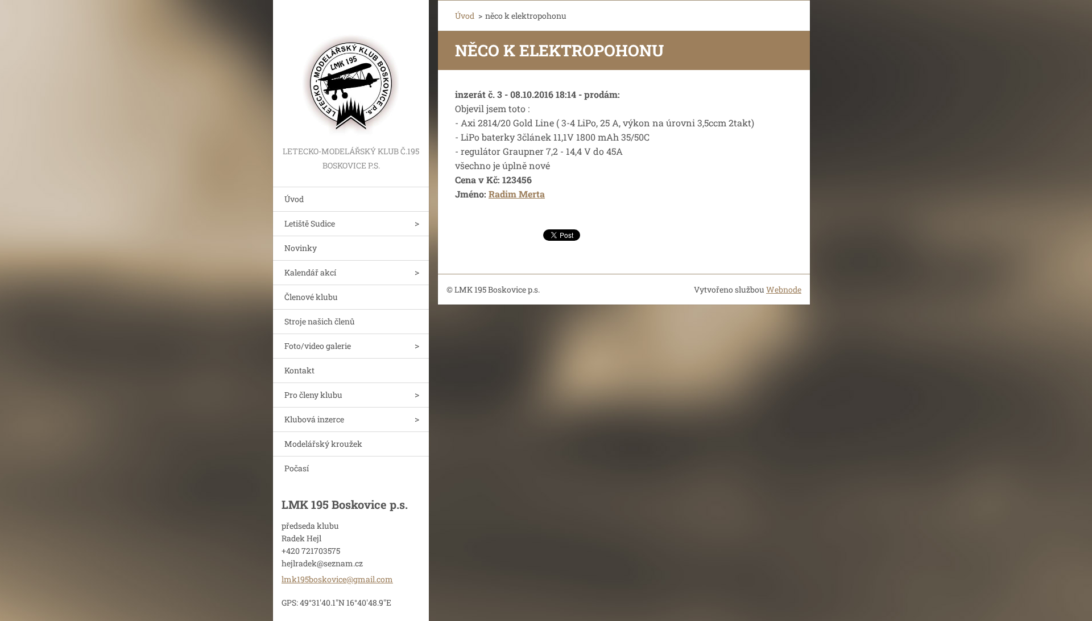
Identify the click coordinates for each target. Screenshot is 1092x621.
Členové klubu (311, 296)
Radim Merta (517, 194)
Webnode (783, 289)
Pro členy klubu (313, 394)
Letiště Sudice (309, 223)
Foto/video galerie (317, 345)
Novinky (300, 247)
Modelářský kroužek (323, 443)
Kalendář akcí (310, 272)
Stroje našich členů (319, 321)
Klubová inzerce (314, 419)
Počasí (296, 468)
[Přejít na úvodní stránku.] (351, 72)
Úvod (294, 199)
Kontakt (299, 370)
